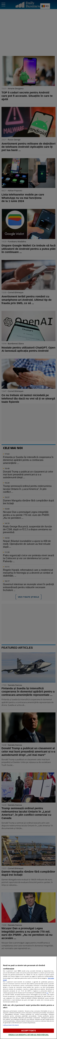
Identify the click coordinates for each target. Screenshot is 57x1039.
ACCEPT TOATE (28, 1030)
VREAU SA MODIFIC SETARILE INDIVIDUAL (28, 1034)
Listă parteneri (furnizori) (11, 1025)
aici (47, 992)
